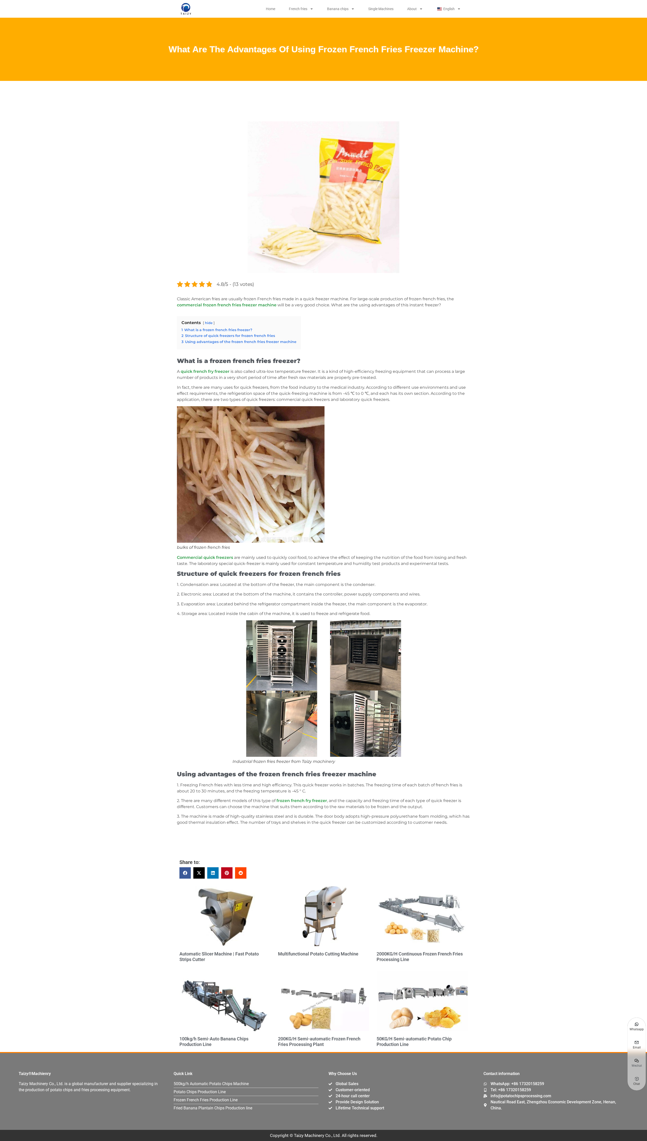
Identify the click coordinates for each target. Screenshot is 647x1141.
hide (209, 323)
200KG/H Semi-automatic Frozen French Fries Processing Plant (319, 1041)
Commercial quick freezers (205, 557)
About (412, 9)
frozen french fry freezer (301, 800)
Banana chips (338, 9)
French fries (298, 9)
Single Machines (381, 9)
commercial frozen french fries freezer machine (226, 305)
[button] (185, 873)
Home (270, 9)
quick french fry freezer (205, 371)
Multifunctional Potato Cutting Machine (318, 953)
